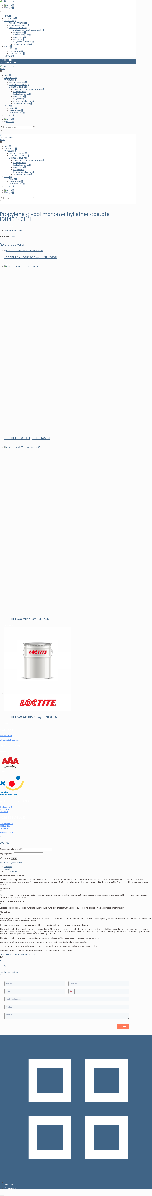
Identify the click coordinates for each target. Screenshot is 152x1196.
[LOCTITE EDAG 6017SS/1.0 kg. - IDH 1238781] (23, 250)
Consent (8, 866)
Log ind (14, 858)
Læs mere (8, 264)
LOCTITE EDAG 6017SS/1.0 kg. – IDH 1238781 (30, 257)
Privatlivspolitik (6, 832)
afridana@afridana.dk (9, 740)
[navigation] (76, 966)
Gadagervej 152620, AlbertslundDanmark (7, 809)
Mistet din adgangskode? (11, 862)
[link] (67, 785)
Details (7, 869)
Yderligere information (14, 230)
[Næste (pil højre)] (3, 1195)
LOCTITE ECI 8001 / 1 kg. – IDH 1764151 (27, 438)
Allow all (31, 954)
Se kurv (15, 972)
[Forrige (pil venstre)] (1, 1195)
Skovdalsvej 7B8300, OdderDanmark (6, 826)
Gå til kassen (5, 972)
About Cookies (10, 871)
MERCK (14, 236)
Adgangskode (6, 853)
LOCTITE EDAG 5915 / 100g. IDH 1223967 (28, 619)
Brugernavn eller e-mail (11, 849)
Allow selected (21, 954)
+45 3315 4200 (6, 735)
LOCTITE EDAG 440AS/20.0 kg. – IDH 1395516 (31, 717)
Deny (2, 954)
